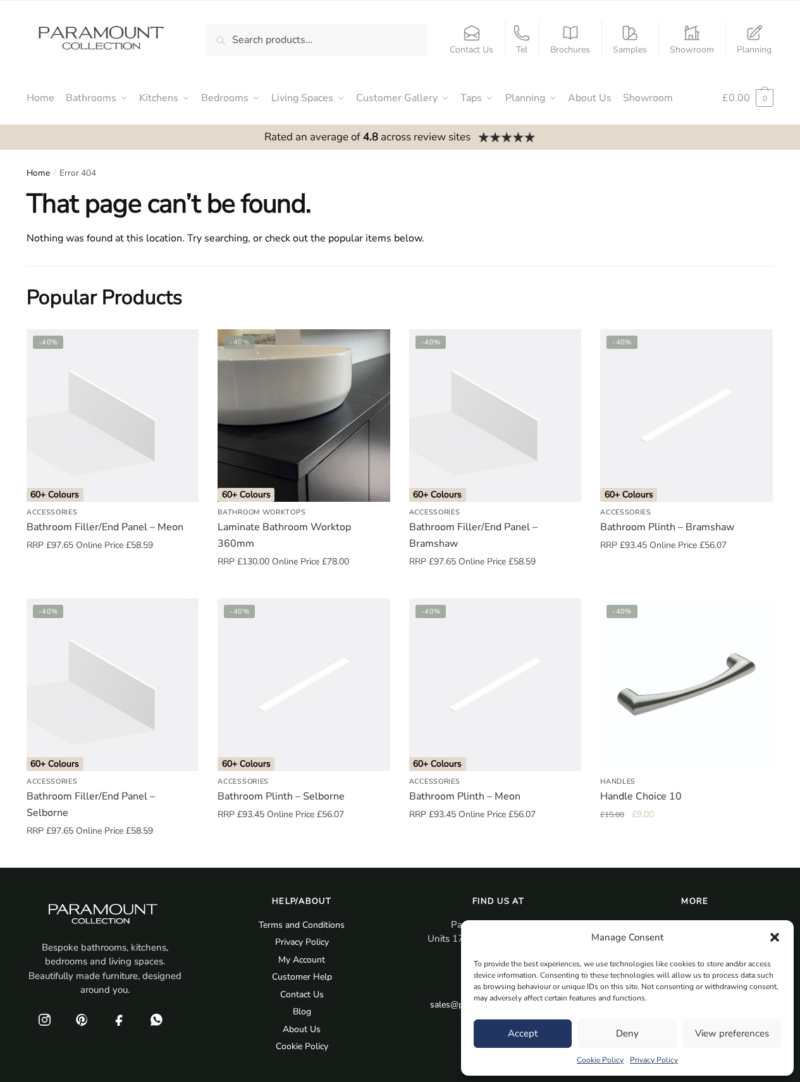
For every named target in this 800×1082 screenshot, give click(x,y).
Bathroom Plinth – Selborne (281, 796)
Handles (618, 781)
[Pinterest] (81, 1020)
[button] (774, 937)
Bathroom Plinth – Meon (464, 796)
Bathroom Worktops (261, 512)
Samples (630, 50)
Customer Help (302, 977)
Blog (302, 1012)
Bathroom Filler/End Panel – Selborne (91, 804)
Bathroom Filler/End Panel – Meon (105, 527)
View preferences (732, 1033)
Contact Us (471, 50)
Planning (754, 50)
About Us (302, 1029)
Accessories (52, 512)
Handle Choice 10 (641, 796)
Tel (521, 50)
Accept (523, 1033)
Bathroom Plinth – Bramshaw (667, 527)
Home (38, 173)
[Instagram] (44, 1020)
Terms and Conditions (302, 925)
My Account (301, 960)
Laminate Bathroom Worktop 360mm (284, 535)
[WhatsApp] (156, 1020)
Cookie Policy (600, 1060)
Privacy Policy (654, 1060)
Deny (627, 1033)
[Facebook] (118, 1020)
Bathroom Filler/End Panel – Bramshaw (473, 535)
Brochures (570, 50)
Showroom (692, 50)
